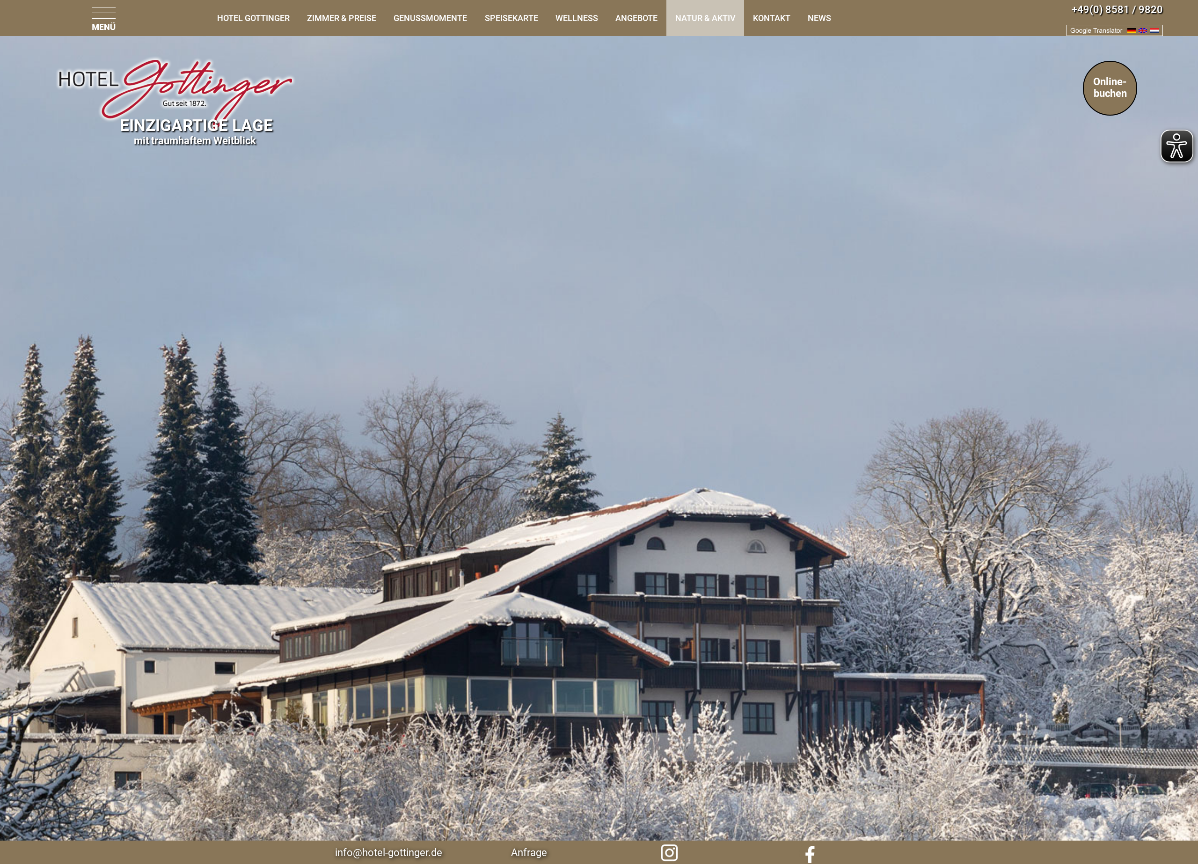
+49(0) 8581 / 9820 (1117, 9)
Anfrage (529, 852)
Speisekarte (511, 18)
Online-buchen (1110, 87)
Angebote (636, 18)
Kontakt (771, 18)
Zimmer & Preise (341, 18)
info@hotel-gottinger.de (388, 852)
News (819, 18)
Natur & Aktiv (705, 18)
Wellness (576, 18)
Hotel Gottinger (253, 18)
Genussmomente (430, 18)
